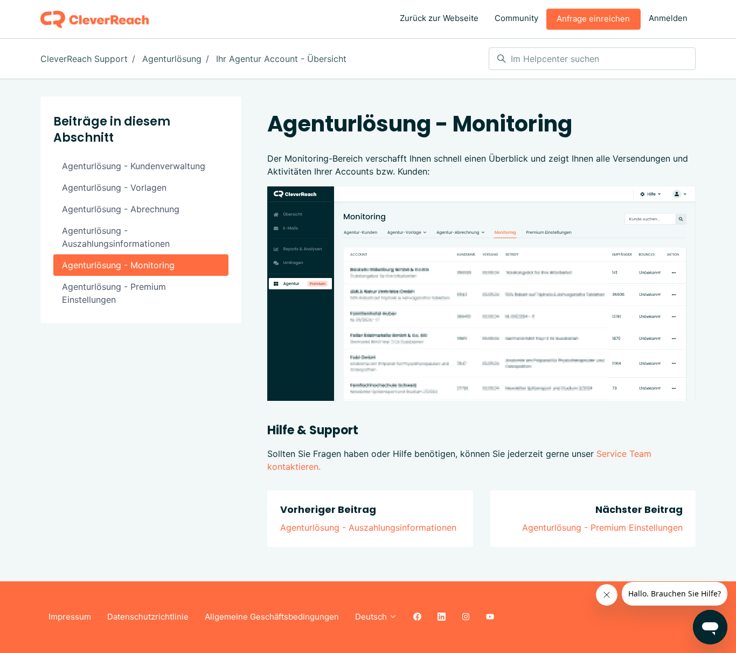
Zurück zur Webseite (439, 18)
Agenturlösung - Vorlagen (114, 187)
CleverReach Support (84, 58)
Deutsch (372, 617)
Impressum (69, 617)
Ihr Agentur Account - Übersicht (281, 58)
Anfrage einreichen (593, 18)
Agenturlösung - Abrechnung (120, 209)
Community (516, 18)
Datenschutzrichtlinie (148, 617)
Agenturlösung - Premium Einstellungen (602, 527)
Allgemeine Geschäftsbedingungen (272, 617)
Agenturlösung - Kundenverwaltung (133, 166)
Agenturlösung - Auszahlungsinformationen (368, 527)
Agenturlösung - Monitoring (118, 265)
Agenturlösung (172, 58)
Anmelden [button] (668, 18)
